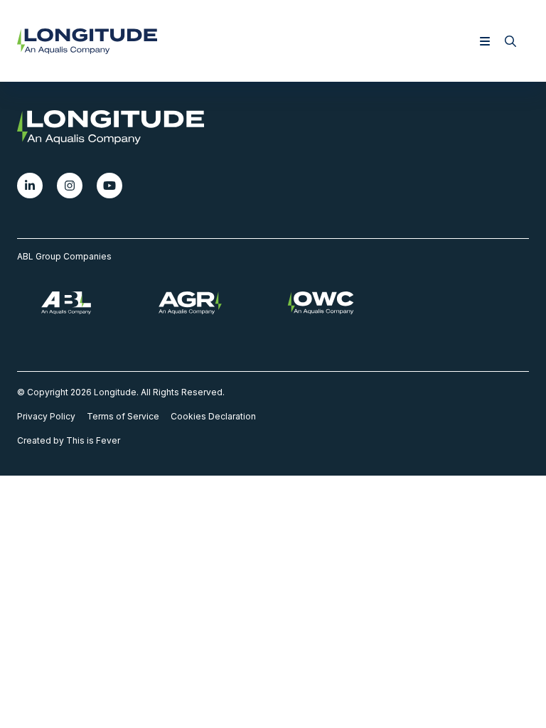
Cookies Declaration (213, 416)
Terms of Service (123, 416)
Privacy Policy (46, 416)
